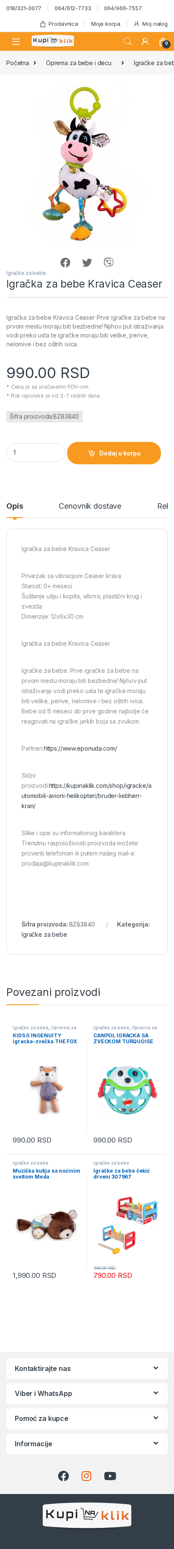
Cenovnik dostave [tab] (90, 506)
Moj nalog (155, 23)
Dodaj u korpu (120, 453)
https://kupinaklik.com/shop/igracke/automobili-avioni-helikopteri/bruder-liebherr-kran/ (86, 795)
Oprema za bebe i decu (78, 62)
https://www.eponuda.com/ (80, 748)
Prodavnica (63, 23)
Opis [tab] (14, 506)
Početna (17, 62)
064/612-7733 (72, 8)
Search (127, 41)
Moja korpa (105, 23)
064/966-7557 (122, 8)
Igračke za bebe (26, 273)
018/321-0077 (23, 8)
